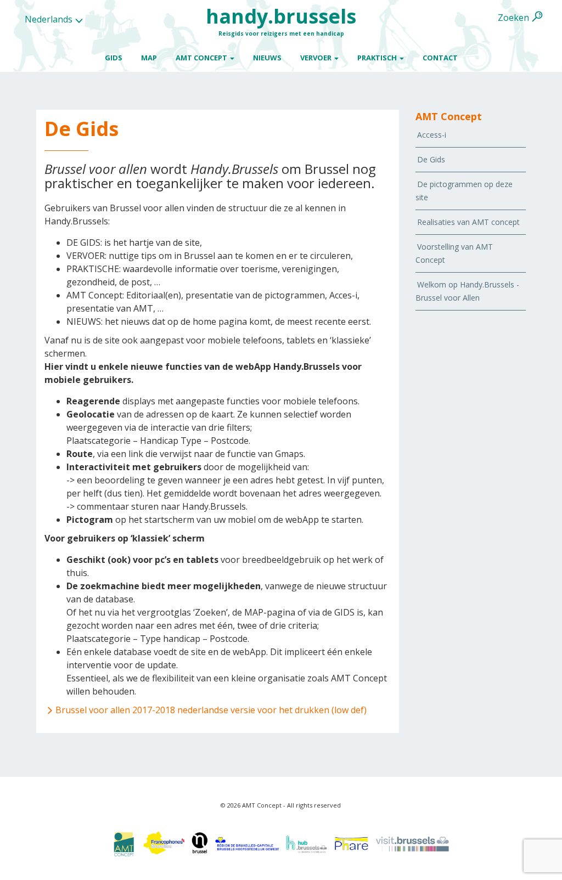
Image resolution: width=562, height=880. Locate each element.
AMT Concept (202, 58)
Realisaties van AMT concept (468, 222)
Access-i (431, 134)
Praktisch (377, 58)
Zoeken (513, 18)
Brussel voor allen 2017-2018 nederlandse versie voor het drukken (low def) (211, 710)
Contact (440, 58)
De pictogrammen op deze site (464, 190)
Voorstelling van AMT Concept (454, 253)
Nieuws (267, 58)
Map (149, 58)
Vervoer (316, 58)
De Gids (431, 159)
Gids (113, 58)
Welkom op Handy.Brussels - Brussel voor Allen (467, 291)
